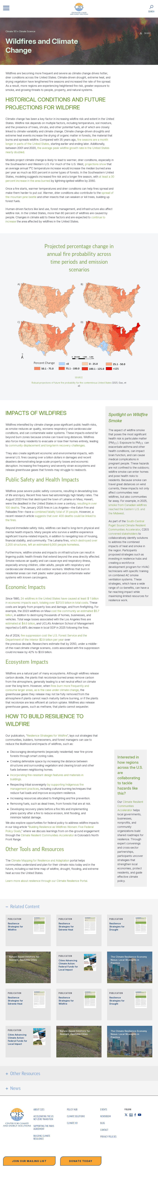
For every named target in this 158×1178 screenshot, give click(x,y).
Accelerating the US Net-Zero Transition (43, 1118)
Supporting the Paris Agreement (43, 1127)
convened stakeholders (123, 533)
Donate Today (80, 1161)
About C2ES (38, 1109)
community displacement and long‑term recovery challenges (47, 445)
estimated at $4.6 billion (20, 623)
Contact (104, 1129)
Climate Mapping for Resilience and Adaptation (40, 860)
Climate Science (27, 31)
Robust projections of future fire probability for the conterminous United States (72, 382)
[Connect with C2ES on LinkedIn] (131, 1114)
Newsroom (105, 1116)
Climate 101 (11, 31)
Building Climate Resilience (41, 1137)
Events (103, 1109)
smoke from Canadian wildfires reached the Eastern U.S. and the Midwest (127, 509)
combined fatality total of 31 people (56, 511)
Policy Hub (72, 1109)
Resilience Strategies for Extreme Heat (66, 926)
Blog (102, 1123)
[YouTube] (140, 1114)
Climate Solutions (76, 1116)
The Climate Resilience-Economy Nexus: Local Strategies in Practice (129, 959)
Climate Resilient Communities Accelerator (47, 835)
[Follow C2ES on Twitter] (127, 1114)
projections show (95, 164)
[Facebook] (136, 1114)
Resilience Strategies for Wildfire (47, 735)
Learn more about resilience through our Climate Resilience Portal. (47, 880)
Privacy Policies (108, 1136)
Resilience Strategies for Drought (117, 926)
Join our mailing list (29, 1161)
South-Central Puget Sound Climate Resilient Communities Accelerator (127, 525)
